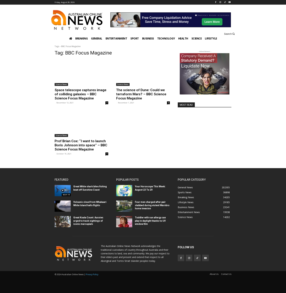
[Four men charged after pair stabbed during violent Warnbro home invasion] (124, 206)
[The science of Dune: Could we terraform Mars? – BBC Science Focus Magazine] (143, 72)
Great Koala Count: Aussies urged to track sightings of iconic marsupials (88, 220)
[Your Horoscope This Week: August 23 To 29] (124, 190)
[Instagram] (220, 2)
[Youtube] (229, 2)
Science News (61, 84)
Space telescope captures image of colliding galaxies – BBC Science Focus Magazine (80, 94)
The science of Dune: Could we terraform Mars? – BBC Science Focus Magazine (141, 94)
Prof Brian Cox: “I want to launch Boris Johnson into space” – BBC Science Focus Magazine (81, 145)
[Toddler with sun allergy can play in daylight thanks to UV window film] (124, 221)
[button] (230, 34)
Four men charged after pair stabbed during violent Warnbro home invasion (152, 205)
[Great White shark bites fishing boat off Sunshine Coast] (63, 190)
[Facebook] (216, 2)
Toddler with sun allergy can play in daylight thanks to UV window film (150, 220)
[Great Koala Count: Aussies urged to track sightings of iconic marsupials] (63, 221)
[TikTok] (225, 2)
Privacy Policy (92, 274)
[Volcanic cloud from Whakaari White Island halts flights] (63, 206)
